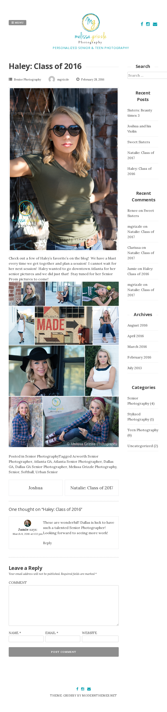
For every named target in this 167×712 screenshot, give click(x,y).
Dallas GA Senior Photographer (41, 467)
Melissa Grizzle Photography (92, 467)
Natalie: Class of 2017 (91, 487)
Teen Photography (142, 430)
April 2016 (135, 336)
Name (15, 633)
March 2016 (137, 346)
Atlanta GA (43, 461)
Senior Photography (27, 79)
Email (51, 633)
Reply (47, 543)
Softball (27, 472)
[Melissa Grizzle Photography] (91, 43)
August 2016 (137, 325)
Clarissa (134, 247)
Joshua (35, 487)
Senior (14, 472)
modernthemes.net (99, 695)
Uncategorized (140, 446)
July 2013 (134, 368)
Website (89, 633)
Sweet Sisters (138, 142)
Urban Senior (46, 472)
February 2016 (139, 357)
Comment (18, 583)
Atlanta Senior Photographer (77, 461)
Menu (19, 22)
